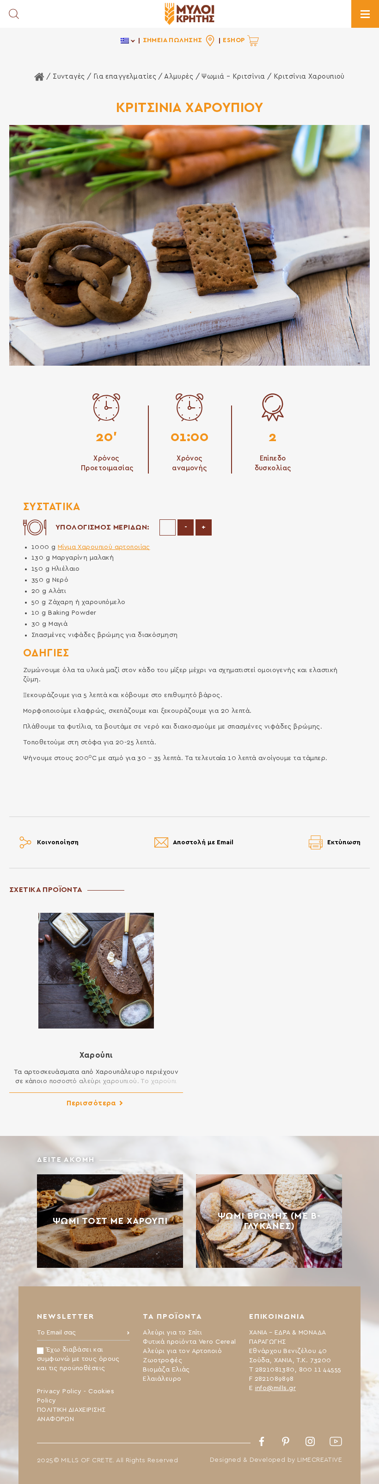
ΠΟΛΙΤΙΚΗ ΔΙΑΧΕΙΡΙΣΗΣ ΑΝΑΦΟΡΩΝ (71, 1414)
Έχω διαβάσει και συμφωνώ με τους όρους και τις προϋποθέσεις (78, 1359)
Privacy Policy (59, 1391)
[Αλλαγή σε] (128, 40)
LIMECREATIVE (319, 1460)
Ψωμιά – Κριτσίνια (233, 76)
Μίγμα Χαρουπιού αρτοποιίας (104, 547)
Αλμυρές (178, 76)
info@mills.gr (275, 1388)
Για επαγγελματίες (124, 76)
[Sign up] (128, 1335)
